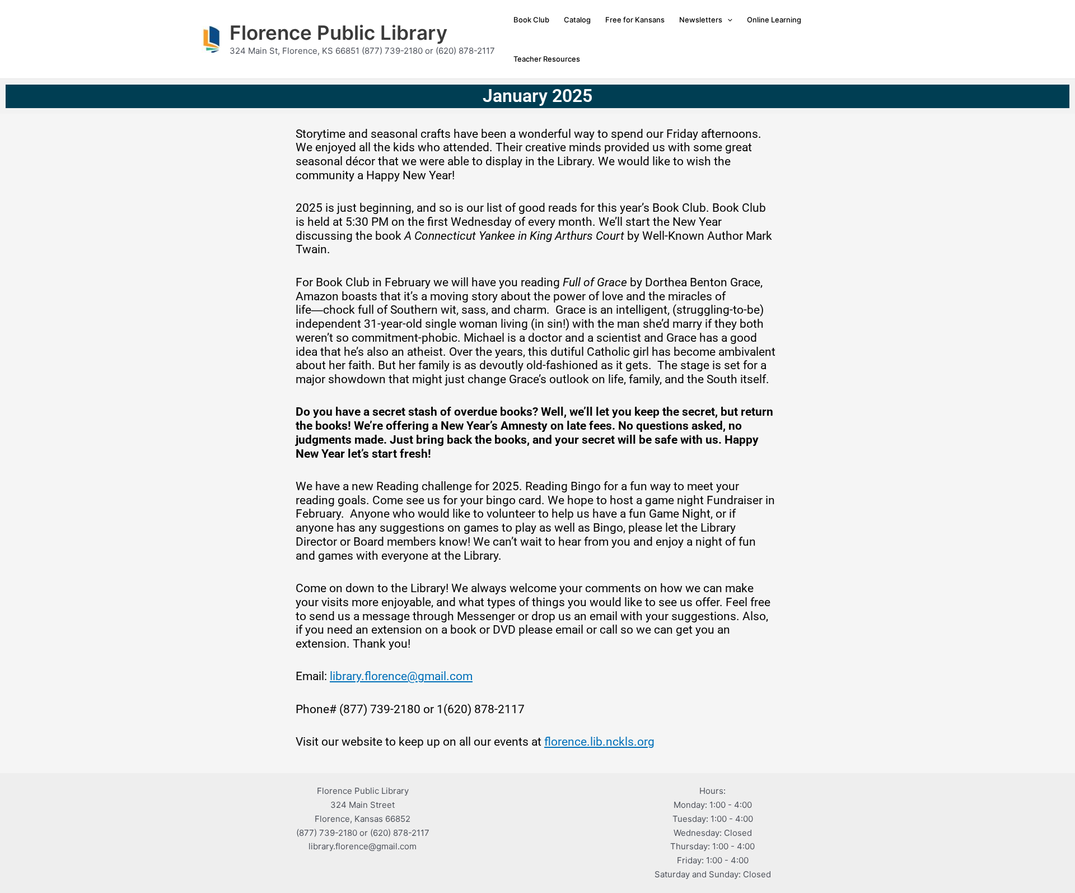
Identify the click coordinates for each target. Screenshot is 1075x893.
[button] (727, 19)
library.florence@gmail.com (401, 676)
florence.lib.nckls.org (599, 741)
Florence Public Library (338, 32)
